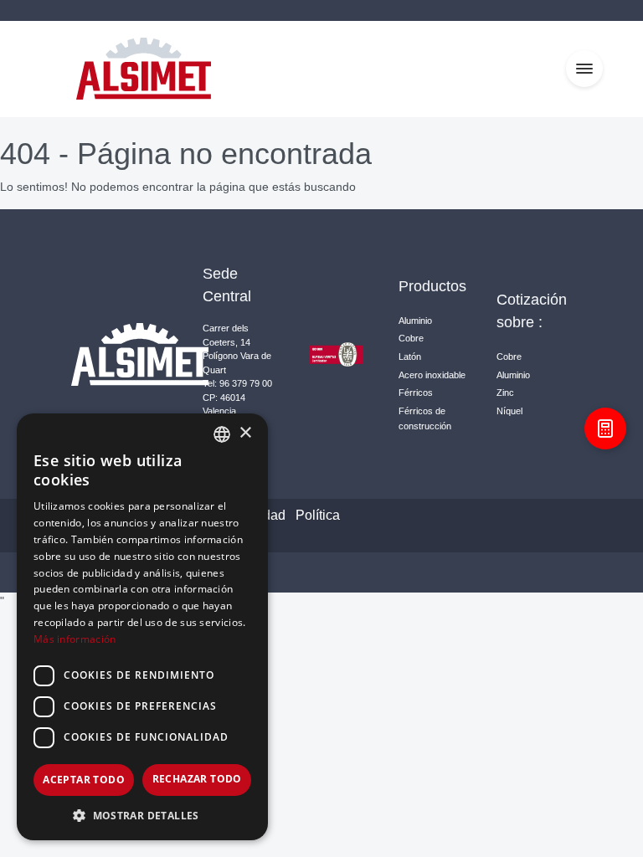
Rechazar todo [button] (197, 779)
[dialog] (142, 626)
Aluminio (415, 321)
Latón (410, 357)
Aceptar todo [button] (84, 779)
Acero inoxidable (432, 375)
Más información (74, 639)
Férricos (416, 392)
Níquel (509, 411)
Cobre (411, 338)
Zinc (505, 392)
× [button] (245, 433)
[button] (142, 815)
